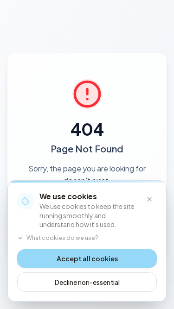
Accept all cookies (87, 258)
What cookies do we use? (62, 237)
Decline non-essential (87, 282)
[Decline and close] (149, 199)
